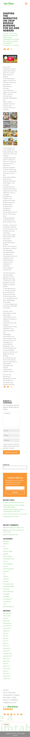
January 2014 (6, 676)
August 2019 (6, 631)
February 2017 (7, 648)
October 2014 (6, 668)
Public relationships (8, 591)
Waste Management (8, 606)
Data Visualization (8, 564)
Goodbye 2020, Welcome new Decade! (13, 502)
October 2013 (6, 678)
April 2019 (5, 638)
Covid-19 (5, 561)
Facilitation (6, 571)
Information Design (8, 584)
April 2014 (5, 671)
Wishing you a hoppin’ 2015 (16, 527)
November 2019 (7, 626)
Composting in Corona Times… (11, 516)
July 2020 (5, 618)
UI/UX (4, 604)
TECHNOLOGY (7, 45)
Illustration (15, 41)
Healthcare (9, 41)
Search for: (6, 465)
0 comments (15, 45)
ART (17, 35)
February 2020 (7, 623)
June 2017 (5, 641)
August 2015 (6, 661)
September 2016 (7, 656)
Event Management (8, 569)
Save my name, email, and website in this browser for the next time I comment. (11, 446)
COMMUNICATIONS (8, 39)
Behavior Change (7, 551)
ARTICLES (5, 549)
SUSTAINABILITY (7, 43)
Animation (12, 35)
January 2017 (6, 651)
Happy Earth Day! (13, 534)
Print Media (6, 589)
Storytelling (6, 596)
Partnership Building (8, 586)
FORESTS (5, 576)
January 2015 (6, 666)
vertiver (7, 33)
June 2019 (5, 636)
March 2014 (6, 673)
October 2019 (6, 628)
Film (4, 41)
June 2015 (5, 663)
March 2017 (6, 646)
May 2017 (5, 643)
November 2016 (7, 653)
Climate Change (7, 37)
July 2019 (5, 633)
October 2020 (6, 616)
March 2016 (6, 658)
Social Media (6, 594)
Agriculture (6, 35)
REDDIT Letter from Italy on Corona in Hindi (15, 514)
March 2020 (6, 621)
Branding (5, 554)
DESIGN (17, 39)
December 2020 (7, 613)
